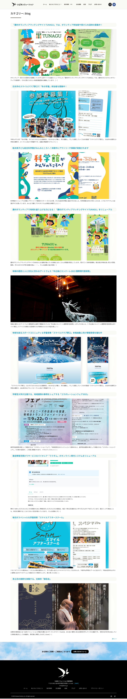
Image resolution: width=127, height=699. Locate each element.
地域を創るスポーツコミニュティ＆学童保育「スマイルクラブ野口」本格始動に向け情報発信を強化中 (57, 332)
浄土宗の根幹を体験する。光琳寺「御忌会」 (32, 578)
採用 (84, 4)
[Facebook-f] (115, 696)
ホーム (45, 4)
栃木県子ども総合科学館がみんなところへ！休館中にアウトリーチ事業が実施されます (50, 148)
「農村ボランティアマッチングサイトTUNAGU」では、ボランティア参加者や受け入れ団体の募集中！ (57, 24)
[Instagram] (110, 4)
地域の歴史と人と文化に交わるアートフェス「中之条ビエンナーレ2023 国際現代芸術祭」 (51, 271)
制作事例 (68, 4)
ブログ (90, 4)
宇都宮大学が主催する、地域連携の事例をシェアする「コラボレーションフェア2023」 (50, 394)
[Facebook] (114, 4)
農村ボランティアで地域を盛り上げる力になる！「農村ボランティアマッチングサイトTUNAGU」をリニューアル (62, 209)
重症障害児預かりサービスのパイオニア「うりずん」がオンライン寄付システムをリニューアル (54, 455)
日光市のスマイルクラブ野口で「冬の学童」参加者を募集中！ (39, 86)
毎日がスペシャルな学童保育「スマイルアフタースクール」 (38, 517)
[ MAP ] (76, 683)
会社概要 (78, 4)
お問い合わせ (98, 4)
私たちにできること (54, 4)
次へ (114, 639)
